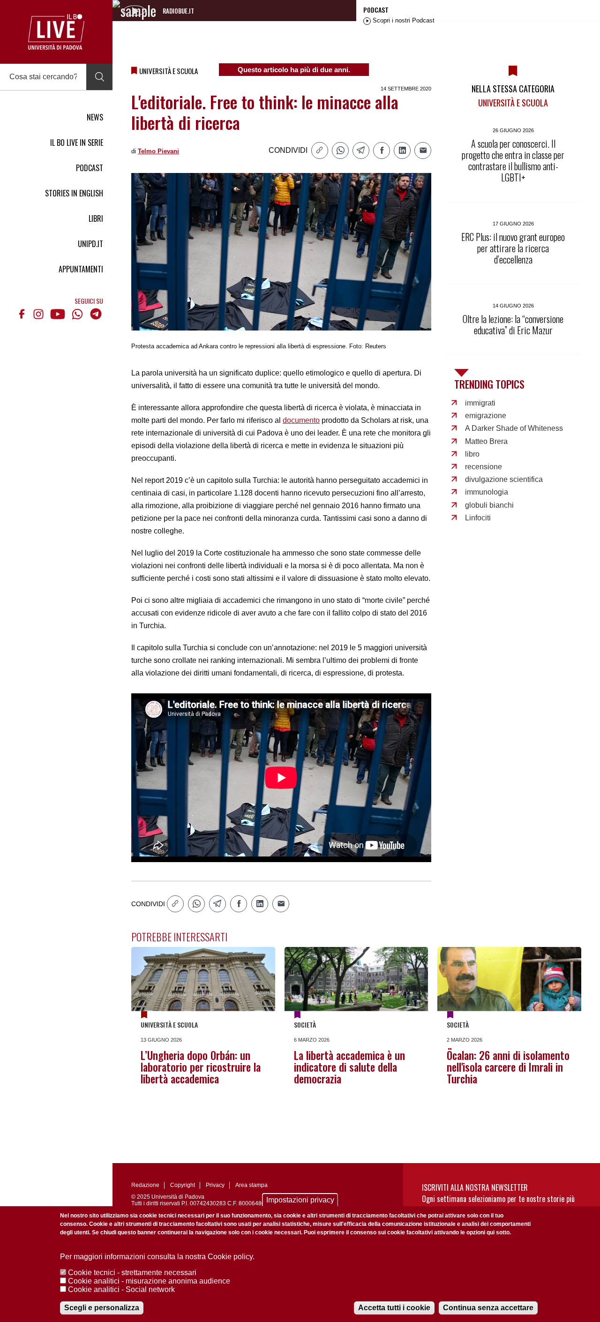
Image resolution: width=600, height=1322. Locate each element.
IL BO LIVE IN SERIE (76, 142)
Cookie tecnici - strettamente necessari (132, 1273)
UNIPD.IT (90, 243)
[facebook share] (381, 150)
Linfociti (478, 518)
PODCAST (89, 167)
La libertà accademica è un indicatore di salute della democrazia (349, 1067)
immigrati (480, 403)
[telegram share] (360, 150)
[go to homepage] (56, 32)
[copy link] (319, 150)
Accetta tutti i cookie (394, 1308)
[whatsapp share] (340, 150)
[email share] (422, 150)
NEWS (95, 117)
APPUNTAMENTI (81, 269)
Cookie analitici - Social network (121, 1289)
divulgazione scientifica (504, 479)
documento (301, 420)
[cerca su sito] (99, 77)
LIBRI (96, 218)
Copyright (182, 1185)
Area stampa (251, 1185)
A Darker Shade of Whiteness (514, 428)
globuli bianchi (489, 505)
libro (472, 454)
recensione (483, 467)
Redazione (145, 1185)
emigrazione (485, 416)
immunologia (486, 492)
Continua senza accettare (488, 1308)
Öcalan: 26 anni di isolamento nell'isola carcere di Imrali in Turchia (508, 1067)
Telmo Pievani (158, 151)
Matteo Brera (486, 441)
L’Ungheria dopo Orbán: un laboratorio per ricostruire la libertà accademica (201, 1067)
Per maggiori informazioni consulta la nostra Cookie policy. (157, 1257)
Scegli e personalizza (101, 1308)
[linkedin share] (402, 150)
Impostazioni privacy (300, 1200)
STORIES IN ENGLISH (74, 193)
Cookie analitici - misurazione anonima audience (149, 1281)
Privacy (215, 1185)
